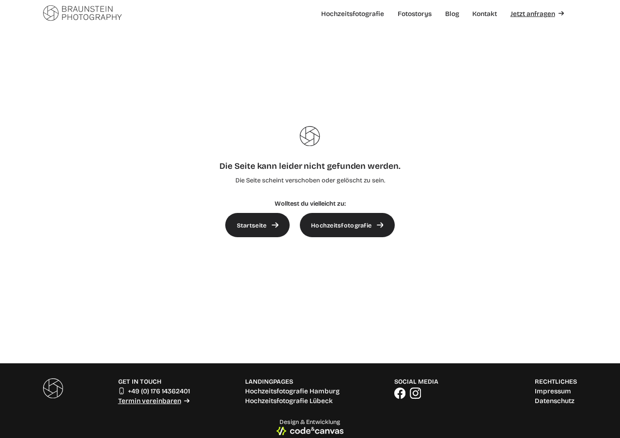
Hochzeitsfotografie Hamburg (292, 391)
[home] (82, 13)
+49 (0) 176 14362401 (159, 391)
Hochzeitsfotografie (352, 13)
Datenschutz (554, 400)
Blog (452, 13)
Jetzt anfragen (533, 13)
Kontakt (484, 13)
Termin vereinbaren (149, 400)
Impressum (553, 391)
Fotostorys (415, 13)
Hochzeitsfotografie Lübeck (289, 400)
